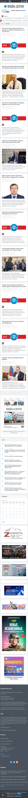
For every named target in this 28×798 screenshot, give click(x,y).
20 (13, 514)
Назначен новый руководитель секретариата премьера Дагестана (14, 285)
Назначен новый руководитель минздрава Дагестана (13, 213)
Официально (9, 35)
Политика (15, 35)
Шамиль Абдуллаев (12, 33)
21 (16, 514)
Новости (4, 35)
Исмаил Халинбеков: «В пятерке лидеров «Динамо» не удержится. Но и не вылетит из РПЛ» (15, 451)
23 (23, 514)
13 (13, 511)
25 (6, 517)
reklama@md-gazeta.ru (6, 756)
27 (13, 517)
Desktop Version (10, 796)
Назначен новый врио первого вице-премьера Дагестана (12, 141)
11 (6, 511)
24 (3, 517)
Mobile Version (18, 796)
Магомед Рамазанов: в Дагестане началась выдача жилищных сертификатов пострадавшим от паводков (15, 489)
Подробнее (15, 60)
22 (20, 514)
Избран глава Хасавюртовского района (13, 358)
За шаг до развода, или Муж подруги (14, 456)
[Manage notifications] (3, 795)
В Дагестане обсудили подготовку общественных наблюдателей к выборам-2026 (13, 466)
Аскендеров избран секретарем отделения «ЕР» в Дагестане (13, 249)
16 (23, 511)
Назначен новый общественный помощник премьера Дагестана (13, 67)
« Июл (3, 522)
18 (6, 514)
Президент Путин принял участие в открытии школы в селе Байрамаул (13, 445)
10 (3, 511)
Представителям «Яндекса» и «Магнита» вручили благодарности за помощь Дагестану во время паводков (15, 472)
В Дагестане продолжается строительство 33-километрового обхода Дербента (15, 478)
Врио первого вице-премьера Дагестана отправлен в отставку (13, 176)
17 (3, 514)
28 (16, 517)
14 (16, 511)
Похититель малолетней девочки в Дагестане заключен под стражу (13, 483)
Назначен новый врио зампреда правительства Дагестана (13, 103)
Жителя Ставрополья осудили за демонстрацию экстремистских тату (13, 461)
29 (20, 517)
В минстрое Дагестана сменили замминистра (13, 322)
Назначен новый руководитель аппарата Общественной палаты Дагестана (13, 30)
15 (20, 511)
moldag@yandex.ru (5, 755)
